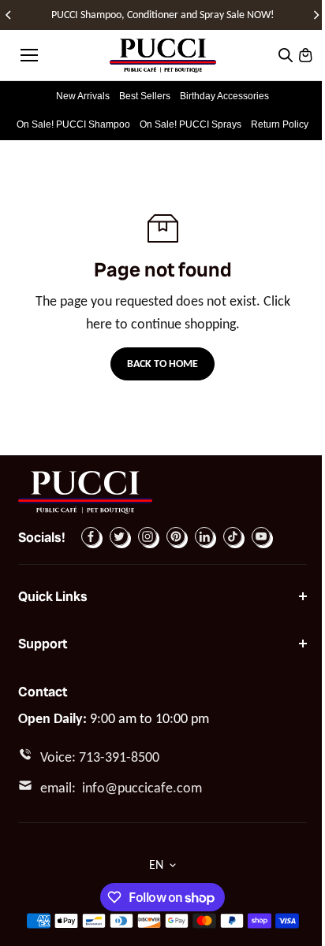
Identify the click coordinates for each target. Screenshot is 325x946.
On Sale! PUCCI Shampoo (73, 124)
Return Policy (279, 124)
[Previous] (9, 14)
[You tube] (261, 536)
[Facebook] (90, 536)
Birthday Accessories (224, 96)
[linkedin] (204, 536)
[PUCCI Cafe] (163, 55)
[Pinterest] (175, 536)
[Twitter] (119, 536)
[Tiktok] (232, 536)
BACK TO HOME (162, 363)
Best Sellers (144, 96)
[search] (285, 55)
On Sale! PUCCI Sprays (190, 124)
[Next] (315, 14)
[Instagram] (147, 536)
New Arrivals (83, 96)
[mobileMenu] (29, 55)
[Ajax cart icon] (305, 55)
